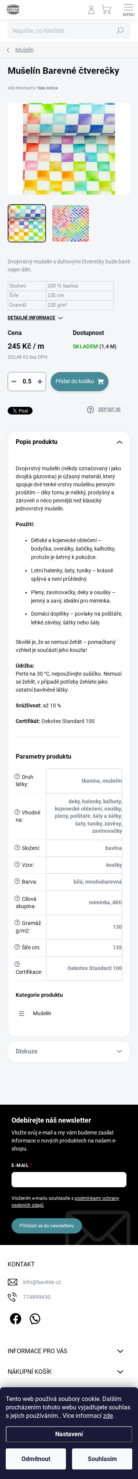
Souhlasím (102, 1459)
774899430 (37, 1297)
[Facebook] (14, 1317)
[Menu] (128, 9)
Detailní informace (31, 317)
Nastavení (69, 1434)
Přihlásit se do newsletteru (47, 1226)
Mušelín (42, 1013)
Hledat (120, 30)
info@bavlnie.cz (42, 1282)
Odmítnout (35, 1459)
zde (108, 1415)
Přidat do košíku (75, 381)
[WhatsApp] (33, 1317)
